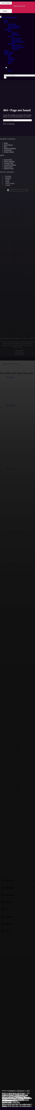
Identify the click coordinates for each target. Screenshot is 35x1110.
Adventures (9, 880)
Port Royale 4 (7, 1100)
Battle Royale (9, 887)
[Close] (31, 1103)
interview (8, 902)
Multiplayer (9, 916)
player (7, 931)
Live (6, 909)
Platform (8, 924)
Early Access (9, 895)
